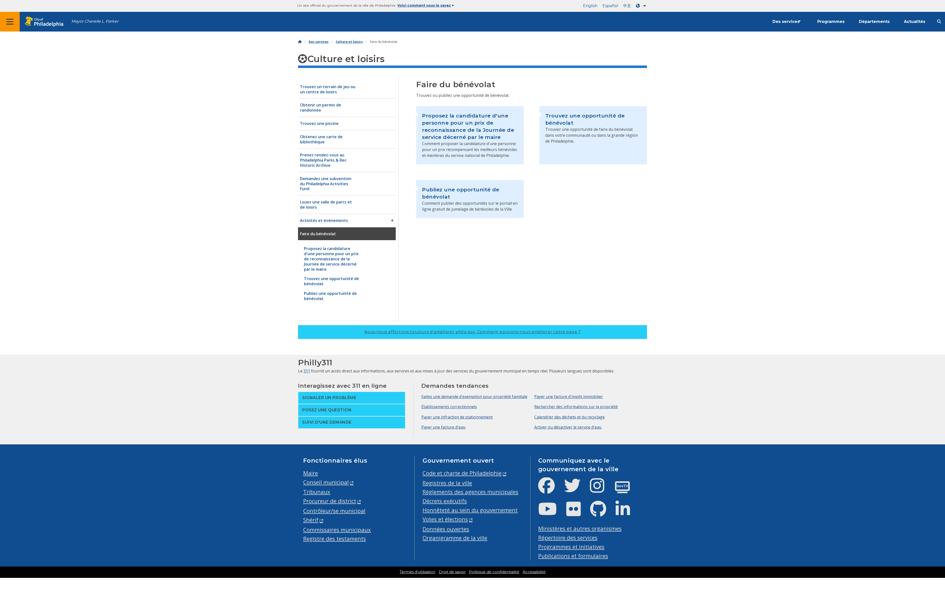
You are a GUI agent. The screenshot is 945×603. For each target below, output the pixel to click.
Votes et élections (445, 519)
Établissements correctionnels (449, 406)
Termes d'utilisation (417, 572)
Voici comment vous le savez (424, 5)
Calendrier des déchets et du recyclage (569, 417)
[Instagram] (601, 489)
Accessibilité (534, 572)
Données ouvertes (446, 529)
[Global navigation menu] (10, 22)
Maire (310, 473)
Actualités (914, 21)
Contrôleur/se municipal (334, 511)
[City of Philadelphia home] (45, 22)
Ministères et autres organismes (580, 528)
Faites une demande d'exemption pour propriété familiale (474, 396)
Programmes (831, 21)
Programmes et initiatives (571, 547)
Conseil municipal (326, 482)
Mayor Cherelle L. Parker (94, 21)
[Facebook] (550, 489)
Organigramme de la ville (455, 538)
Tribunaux (316, 492)
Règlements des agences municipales (470, 492)
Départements (874, 21)
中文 (627, 5)
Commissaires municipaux (337, 530)
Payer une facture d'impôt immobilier (568, 396)
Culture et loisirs (349, 42)
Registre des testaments (334, 538)
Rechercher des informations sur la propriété (576, 406)
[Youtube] (551, 513)
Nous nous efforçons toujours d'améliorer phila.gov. (472, 332)
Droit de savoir (452, 572)
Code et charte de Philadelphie (462, 473)
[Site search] (939, 22)
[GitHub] (602, 513)
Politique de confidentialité (494, 572)
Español (610, 5)
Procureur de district (329, 501)
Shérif (310, 520)
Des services (786, 21)
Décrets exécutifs (445, 501)
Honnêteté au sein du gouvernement (470, 510)
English (590, 5)
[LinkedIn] (626, 513)
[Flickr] (577, 513)
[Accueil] (299, 42)
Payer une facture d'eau (443, 427)
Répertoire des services (568, 537)
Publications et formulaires (573, 556)
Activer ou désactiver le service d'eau (567, 427)
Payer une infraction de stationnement (457, 417)
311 (306, 371)
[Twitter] (576, 489)
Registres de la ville (447, 483)
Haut (920, 570)
